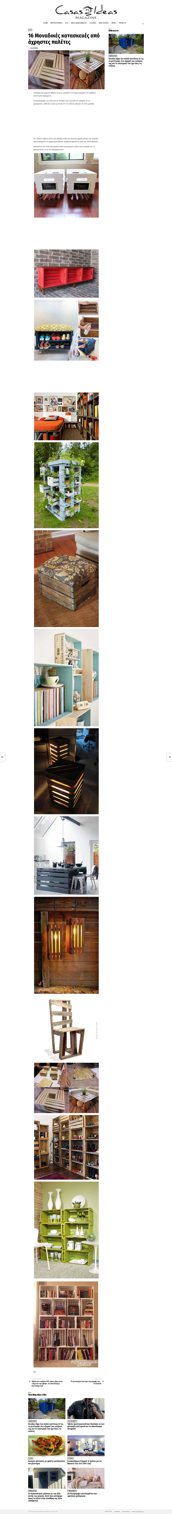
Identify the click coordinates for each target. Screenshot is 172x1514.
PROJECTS (122, 23)
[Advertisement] (66, 121)
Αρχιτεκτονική (56, 23)
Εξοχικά (92, 23)
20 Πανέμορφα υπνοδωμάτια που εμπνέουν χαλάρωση (82, 1494)
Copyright (117, 1511)
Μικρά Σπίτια (32, 1421)
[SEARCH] (143, 23)
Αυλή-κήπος (103, 23)
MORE (113, 23)
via (34, 1372)
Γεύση (30, 1458)
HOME (45, 23)
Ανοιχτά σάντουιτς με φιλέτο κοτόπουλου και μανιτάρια (46, 1462)
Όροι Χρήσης (125, 1511)
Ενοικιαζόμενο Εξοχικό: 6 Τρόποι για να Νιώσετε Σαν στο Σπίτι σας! (84, 1462)
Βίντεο (74, 1421)
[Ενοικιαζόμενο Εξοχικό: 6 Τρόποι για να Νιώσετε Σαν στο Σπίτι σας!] (86, 1445)
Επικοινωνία (108, 1511)
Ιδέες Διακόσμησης (78, 23)
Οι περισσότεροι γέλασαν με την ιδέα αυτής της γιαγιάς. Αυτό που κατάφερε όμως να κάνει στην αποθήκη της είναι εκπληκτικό (45, 1497)
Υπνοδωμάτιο (72, 1491)
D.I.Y (66, 23)
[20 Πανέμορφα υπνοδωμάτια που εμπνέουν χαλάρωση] (86, 1478)
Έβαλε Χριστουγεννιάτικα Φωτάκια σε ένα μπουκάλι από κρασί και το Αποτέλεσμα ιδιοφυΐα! (85, 1426)
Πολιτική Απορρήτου (138, 1511)
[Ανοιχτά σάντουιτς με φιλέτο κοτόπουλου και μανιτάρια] (46, 1445)
